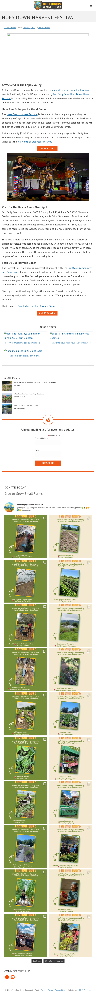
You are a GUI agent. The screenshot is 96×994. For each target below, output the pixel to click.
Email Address (41, 438)
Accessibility (60, 990)
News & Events (44, 27)
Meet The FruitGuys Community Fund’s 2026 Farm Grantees (26, 343)
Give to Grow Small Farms (23, 493)
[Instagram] (13, 977)
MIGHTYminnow (84, 990)
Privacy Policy (47, 990)
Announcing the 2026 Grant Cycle (25, 356)
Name (37, 450)
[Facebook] (7, 977)
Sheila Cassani (10, 27)
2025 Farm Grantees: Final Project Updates (71, 343)
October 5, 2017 (29, 27)
